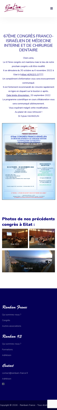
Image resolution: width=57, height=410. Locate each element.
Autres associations (11, 326)
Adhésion (6, 355)
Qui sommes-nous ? (11, 314)
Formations (7, 349)
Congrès (6, 320)
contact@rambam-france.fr (15, 373)
